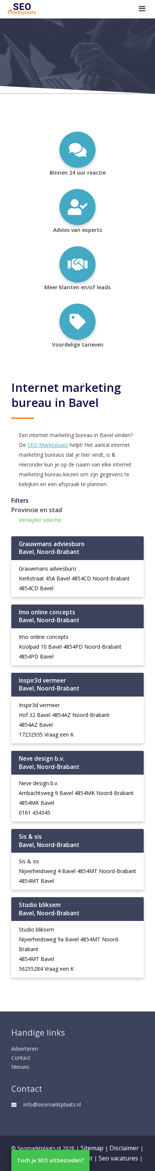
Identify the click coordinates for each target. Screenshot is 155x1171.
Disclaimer (124, 1148)
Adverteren (24, 1048)
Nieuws (20, 1066)
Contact (20, 1057)
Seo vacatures (118, 1158)
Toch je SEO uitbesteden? (50, 1160)
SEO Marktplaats (47, 444)
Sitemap (92, 1148)
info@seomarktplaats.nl (52, 1104)
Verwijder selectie (40, 519)
